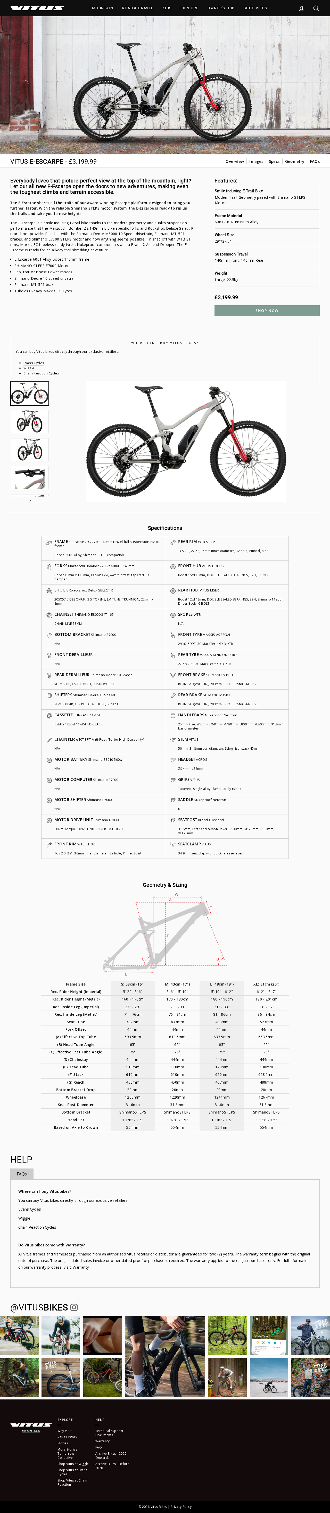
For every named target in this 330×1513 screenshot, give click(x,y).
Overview (235, 161)
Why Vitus (64, 1431)
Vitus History (67, 1437)
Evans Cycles (33, 363)
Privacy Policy (181, 1506)
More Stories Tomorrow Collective (67, 1453)
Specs (274, 161)
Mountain (102, 8)
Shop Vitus (255, 8)
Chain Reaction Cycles (41, 373)
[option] (186, 441)
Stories (62, 1443)
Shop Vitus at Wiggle (73, 1464)
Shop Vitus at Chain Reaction (72, 1482)
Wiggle (28, 368)
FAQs (315, 161)
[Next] (29, 499)
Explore (189, 8)
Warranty (81, 1267)
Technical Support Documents (109, 1433)
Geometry (294, 161)
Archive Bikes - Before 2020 (112, 1466)
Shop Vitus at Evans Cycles (72, 1472)
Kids (167, 8)
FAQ (98, 1447)
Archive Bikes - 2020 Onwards (111, 1455)
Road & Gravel (137, 8)
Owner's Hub (221, 8)
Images (256, 161)
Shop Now (266, 310)
